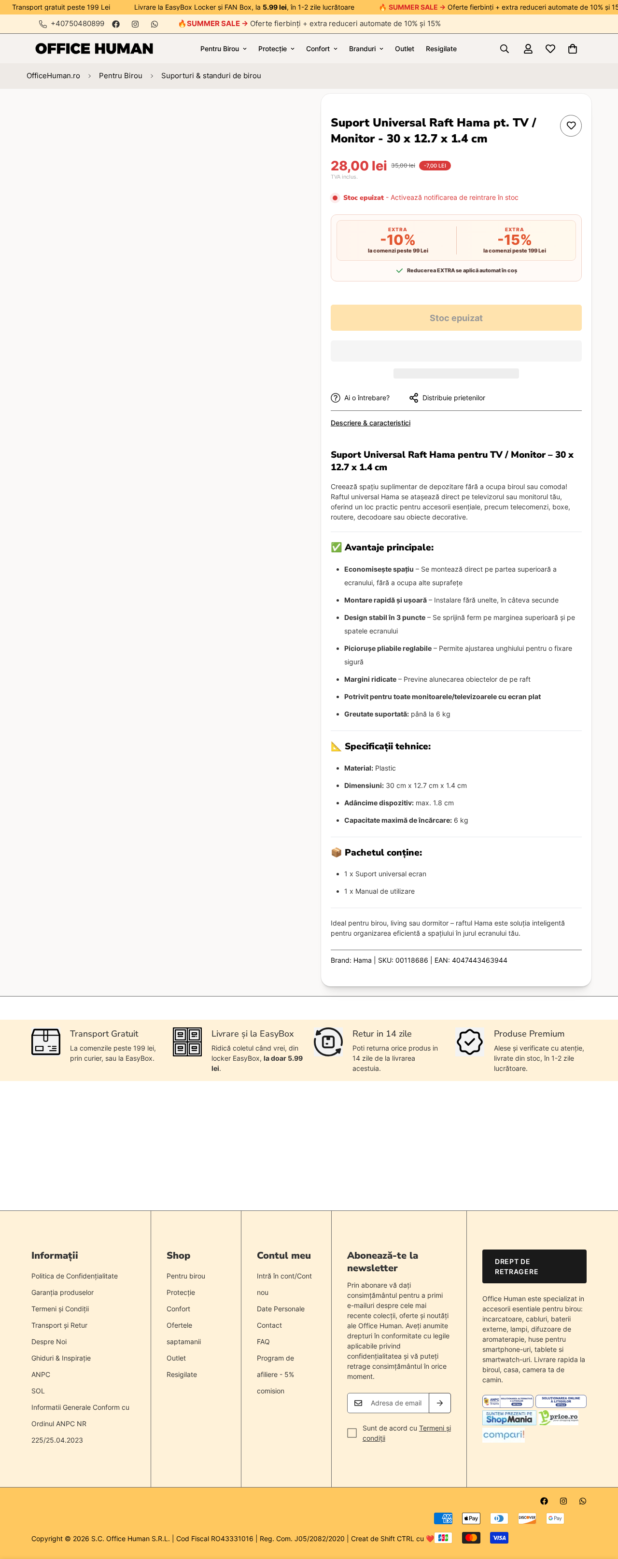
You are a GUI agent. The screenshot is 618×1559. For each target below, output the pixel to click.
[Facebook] (116, 24)
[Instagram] (135, 24)
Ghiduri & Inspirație (61, 1358)
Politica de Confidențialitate (74, 1276)
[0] (573, 49)
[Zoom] (264, 114)
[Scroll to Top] (599, 1506)
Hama (362, 960)
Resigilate (441, 48)
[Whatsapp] (154, 24)
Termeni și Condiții (60, 1309)
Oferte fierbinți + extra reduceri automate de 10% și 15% (314, 23)
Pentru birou (186, 1276)
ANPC (40, 1374)
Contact (269, 1325)
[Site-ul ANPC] (508, 1405)
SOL (38, 1391)
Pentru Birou (219, 48)
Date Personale (281, 1309)
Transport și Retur (59, 1325)
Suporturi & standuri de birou (211, 75)
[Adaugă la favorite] (571, 126)
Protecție (272, 48)
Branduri (362, 48)
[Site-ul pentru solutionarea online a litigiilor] (561, 1405)
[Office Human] (94, 48)
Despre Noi (49, 1341)
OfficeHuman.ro (53, 75)
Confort (318, 48)
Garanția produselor (62, 1292)
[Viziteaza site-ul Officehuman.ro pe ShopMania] (509, 1423)
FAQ (263, 1341)
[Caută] (504, 48)
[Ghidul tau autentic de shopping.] (503, 1440)
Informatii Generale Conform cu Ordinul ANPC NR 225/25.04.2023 (80, 1423)
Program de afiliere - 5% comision (275, 1374)
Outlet (404, 48)
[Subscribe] (440, 1403)
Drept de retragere (516, 1266)
